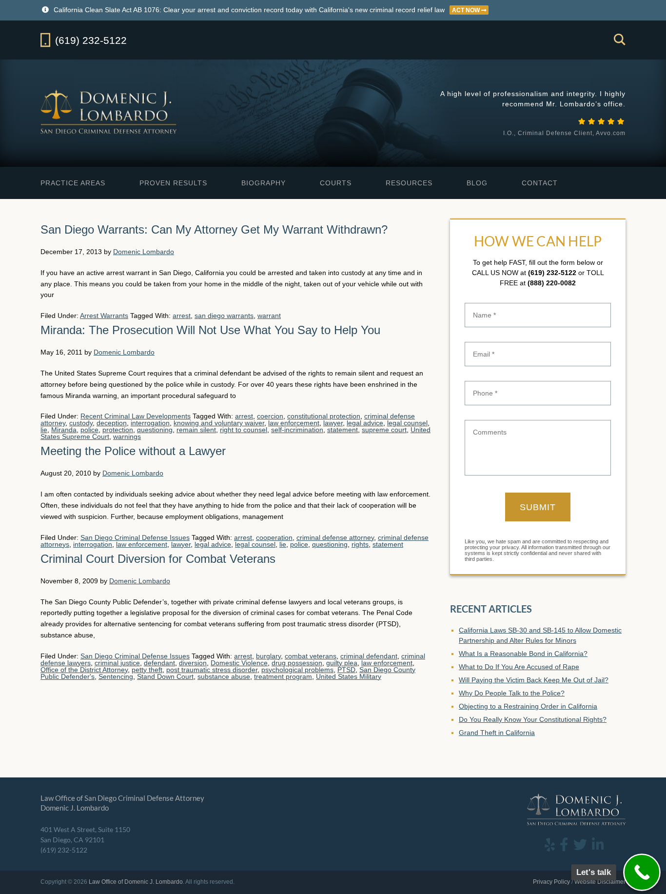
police (89, 430)
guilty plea (341, 663)
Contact (540, 183)
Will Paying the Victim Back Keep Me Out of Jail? (533, 680)
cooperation (274, 537)
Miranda (64, 430)
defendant (159, 663)
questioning (155, 430)
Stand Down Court (165, 676)
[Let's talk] (642, 872)
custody (81, 423)
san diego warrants (224, 315)
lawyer (333, 423)
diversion (193, 663)
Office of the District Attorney (84, 670)
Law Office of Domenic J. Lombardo (109, 111)
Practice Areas (72, 183)
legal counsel (407, 423)
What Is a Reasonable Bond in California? (523, 653)
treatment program (283, 676)
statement (342, 430)
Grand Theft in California (497, 732)
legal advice (365, 423)
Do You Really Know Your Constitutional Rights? (533, 719)
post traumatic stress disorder (211, 670)
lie (43, 430)
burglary (268, 656)
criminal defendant (368, 656)
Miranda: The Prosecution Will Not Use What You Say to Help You (210, 330)
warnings (127, 436)
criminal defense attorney (335, 537)
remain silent (196, 430)
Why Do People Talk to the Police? (512, 693)
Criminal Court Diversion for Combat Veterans (157, 558)
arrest (182, 315)
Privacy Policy (551, 881)
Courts (336, 183)
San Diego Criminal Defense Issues (135, 537)
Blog (477, 183)
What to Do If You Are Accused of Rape (519, 667)
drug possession (297, 663)
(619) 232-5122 (552, 273)
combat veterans (310, 656)
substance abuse (223, 676)
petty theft (147, 670)
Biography (263, 183)
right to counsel (243, 430)
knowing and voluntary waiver (219, 423)
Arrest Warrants (104, 315)
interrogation (150, 423)
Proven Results (173, 183)
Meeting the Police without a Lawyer (133, 450)
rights (360, 544)
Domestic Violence (239, 663)
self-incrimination (297, 430)
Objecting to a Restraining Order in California (528, 706)
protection (117, 430)
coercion (270, 416)
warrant (269, 315)
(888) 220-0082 (552, 283)
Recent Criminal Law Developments (135, 416)
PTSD (346, 670)
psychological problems (297, 670)
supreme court (384, 430)
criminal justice (117, 663)
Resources (409, 183)
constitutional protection (323, 416)
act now (466, 10)
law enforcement (293, 423)
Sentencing (115, 676)
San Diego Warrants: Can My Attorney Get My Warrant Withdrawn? (214, 229)
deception (112, 423)
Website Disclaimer (600, 881)
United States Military (348, 676)
